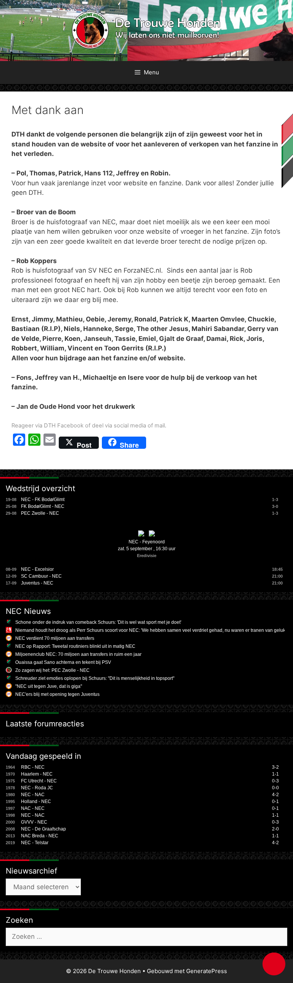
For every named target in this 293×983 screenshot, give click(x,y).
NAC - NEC (33, 808)
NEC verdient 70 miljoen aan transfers (54, 638)
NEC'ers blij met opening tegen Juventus (57, 694)
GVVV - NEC (34, 822)
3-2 (275, 767)
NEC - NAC (33, 794)
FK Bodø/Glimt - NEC (42, 506)
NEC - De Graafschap (43, 829)
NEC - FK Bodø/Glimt (42, 499)
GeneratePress (206, 971)
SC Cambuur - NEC (41, 576)
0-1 (275, 801)
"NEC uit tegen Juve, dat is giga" (48, 686)
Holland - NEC (36, 801)
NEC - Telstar (34, 842)
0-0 (275, 787)
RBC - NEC (33, 767)
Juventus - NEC (37, 583)
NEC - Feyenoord (147, 542)
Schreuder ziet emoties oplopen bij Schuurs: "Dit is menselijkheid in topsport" (94, 678)
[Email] (49, 443)
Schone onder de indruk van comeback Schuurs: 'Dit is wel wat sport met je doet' (98, 622)
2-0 (275, 829)
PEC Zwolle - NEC (40, 513)
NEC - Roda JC (37, 787)
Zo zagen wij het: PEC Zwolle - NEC (52, 670)
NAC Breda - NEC (39, 835)
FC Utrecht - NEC (39, 781)
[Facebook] (19, 443)
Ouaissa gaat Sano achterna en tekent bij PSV (63, 662)
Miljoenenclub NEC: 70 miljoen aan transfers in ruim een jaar (78, 654)
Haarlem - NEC (37, 774)
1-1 (275, 774)
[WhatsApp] (34, 443)
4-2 (275, 794)
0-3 (275, 781)
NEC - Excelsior (37, 569)
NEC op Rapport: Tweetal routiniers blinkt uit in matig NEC (75, 646)
